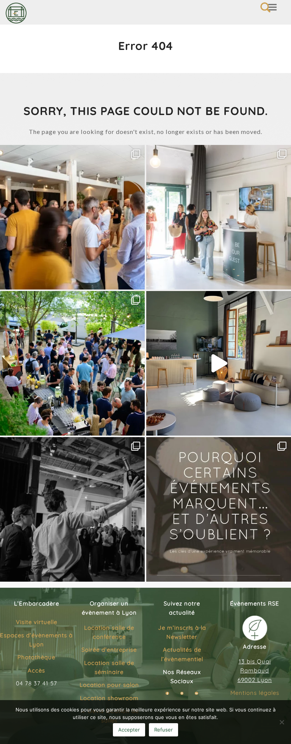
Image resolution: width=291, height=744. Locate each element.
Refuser (163, 730)
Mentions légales (254, 692)
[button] (272, 7)
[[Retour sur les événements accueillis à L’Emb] (72, 217)
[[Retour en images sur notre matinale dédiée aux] (218, 217)
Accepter (129, 730)
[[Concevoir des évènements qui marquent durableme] (218, 509)
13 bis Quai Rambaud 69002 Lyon (255, 670)
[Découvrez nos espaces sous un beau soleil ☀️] (218, 363)
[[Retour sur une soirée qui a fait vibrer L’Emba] (72, 509)
